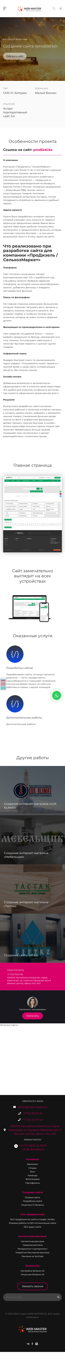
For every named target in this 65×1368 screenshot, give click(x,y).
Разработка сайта (32, 1201)
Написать (32, 1015)
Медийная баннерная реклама (32, 1252)
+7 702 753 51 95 (32, 1113)
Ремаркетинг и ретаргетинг (32, 1249)
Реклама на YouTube (32, 1256)
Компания (32, 1159)
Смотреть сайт (14, 56)
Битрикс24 (33, 1265)
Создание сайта (32, 1192)
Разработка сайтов (19, 668)
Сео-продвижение (33, 1214)
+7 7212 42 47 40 (32, 1119)
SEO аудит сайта (32, 1227)
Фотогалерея (33, 1179)
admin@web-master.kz (32, 1107)
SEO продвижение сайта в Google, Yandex (32, 1219)
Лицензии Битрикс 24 (32, 1274)
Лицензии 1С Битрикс (32, 1205)
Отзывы (32, 1168)
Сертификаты (32, 1183)
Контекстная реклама (32, 1236)
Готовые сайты (32, 1197)
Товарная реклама (33, 1245)
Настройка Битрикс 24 (33, 1270)
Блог (32, 1171)
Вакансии (32, 1164)
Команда (32, 1175)
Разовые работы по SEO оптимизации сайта (32, 1223)
